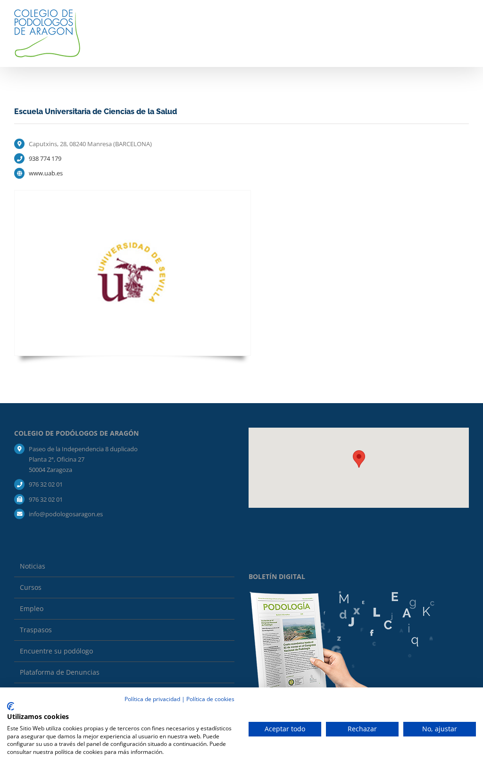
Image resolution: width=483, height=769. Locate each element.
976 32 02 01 (46, 484)
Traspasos (36, 629)
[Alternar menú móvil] (465, 20)
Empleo (31, 608)
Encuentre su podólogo (56, 650)
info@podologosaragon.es (66, 514)
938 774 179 (45, 158)
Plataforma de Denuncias (60, 672)
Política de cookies (210, 699)
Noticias (32, 566)
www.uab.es (46, 173)
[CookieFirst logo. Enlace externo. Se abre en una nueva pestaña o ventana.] (10, 706)
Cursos (31, 587)
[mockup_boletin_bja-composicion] (342, 593)
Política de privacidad (152, 699)
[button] (359, 459)
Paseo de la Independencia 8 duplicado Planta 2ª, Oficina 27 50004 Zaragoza (83, 459)
